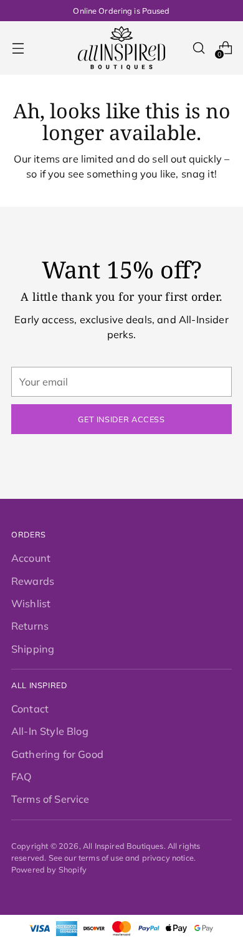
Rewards (32, 581)
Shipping (32, 649)
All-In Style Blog (49, 731)
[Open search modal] (198, 48)
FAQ (21, 776)
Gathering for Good (57, 754)
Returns (30, 626)
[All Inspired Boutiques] (121, 48)
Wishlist (30, 603)
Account (30, 558)
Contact (30, 708)
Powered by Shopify (49, 869)
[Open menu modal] (18, 48)
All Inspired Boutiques (123, 846)
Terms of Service (50, 799)
